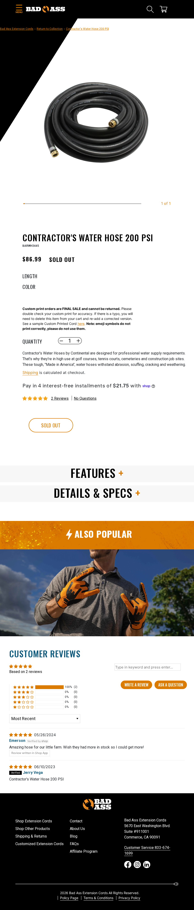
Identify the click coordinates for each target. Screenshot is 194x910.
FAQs (74, 844)
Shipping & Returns (31, 836)
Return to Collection (50, 29)
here (81, 324)
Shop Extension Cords (33, 821)
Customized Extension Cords (39, 844)
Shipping (30, 372)
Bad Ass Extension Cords (16, 29)
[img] (21, 734)
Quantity (32, 341)
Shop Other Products (32, 828)
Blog (73, 836)
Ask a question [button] (170, 685)
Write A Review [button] (136, 685)
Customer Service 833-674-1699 (147, 850)
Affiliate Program (83, 851)
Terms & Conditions (98, 898)
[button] (18, 9)
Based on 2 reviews (25, 671)
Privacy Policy (129, 898)
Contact (76, 821)
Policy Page (69, 898)
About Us (77, 828)
